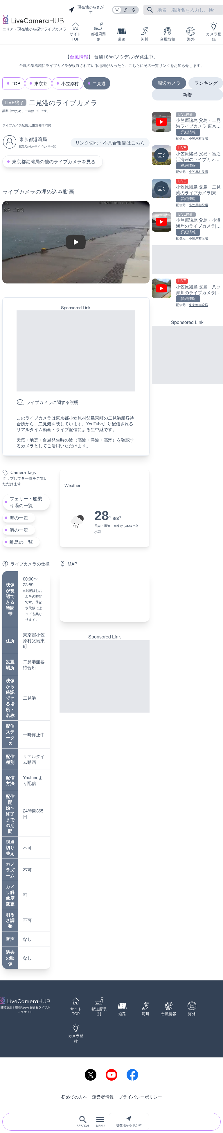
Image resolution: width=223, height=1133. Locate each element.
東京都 (40, 83)
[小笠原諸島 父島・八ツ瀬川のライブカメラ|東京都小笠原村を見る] (187, 293)
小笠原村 (70, 83)
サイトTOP (75, 36)
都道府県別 (98, 36)
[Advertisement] (76, 350)
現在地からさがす (129, 1125)
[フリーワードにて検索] (150, 10)
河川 (144, 39)
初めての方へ (74, 1097)
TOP (16, 83)
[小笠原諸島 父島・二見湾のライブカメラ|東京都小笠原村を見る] (187, 193)
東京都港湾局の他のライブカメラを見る (54, 161)
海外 (191, 39)
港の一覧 (19, 529)
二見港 (99, 83)
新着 (187, 94)
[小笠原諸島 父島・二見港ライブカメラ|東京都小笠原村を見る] (187, 126)
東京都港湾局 (41, 125)
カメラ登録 (213, 36)
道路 (121, 39)
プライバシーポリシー (140, 1097)
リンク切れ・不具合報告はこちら (110, 142)
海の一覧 (19, 517)
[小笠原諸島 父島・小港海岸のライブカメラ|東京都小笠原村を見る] (187, 226)
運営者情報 (103, 1097)
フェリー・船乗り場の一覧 (26, 502)
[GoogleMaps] (105, 596)
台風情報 (167, 39)
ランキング (205, 83)
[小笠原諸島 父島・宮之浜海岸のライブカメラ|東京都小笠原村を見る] (187, 159)
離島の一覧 (21, 542)
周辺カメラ (169, 83)
